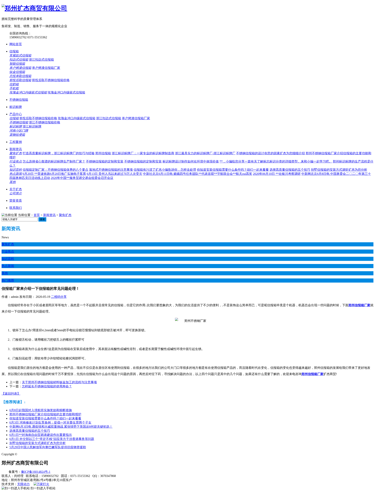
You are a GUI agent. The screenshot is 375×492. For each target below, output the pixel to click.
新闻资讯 (15, 149)
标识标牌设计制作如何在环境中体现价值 (190, 161)
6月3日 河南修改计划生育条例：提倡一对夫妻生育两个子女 (50, 422)
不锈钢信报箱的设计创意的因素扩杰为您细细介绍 (270, 153)
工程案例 (15, 142)
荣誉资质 (15, 200)
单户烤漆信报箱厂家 (46, 67)
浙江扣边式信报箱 (41, 59)
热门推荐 (8, 280)
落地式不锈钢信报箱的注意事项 (111, 169)
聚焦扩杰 (15, 153)
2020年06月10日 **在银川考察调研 (277, 173)
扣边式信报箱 (18, 59)
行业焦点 (15, 161)
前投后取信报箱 (20, 80)
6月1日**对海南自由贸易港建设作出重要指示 (40, 434)
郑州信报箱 (103, 153)
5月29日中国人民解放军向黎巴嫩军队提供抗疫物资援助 (47, 447)
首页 (37, 215)
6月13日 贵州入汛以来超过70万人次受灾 (114, 173)
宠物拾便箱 (17, 134)
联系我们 (15, 207)
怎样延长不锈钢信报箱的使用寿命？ (47, 386)
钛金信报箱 (17, 72)
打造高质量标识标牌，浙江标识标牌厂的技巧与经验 (59, 153)
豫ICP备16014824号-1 (35, 471)
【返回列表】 (11, 393)
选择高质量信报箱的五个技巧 (290, 169)
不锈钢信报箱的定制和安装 (104, 161)
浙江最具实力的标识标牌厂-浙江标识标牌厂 (205, 153)
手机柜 (14, 88)
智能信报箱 (17, 63)
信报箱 (14, 51)
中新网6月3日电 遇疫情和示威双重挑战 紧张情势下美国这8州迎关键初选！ (60, 426)
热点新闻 (15, 173)
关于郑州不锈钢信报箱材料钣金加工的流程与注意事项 (59, 382)
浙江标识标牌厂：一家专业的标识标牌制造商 (143, 153)
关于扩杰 (15, 189)
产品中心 (15, 114)
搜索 (42, 219)
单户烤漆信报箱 (20, 67)
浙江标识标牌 (32, 126)
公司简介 (15, 193)
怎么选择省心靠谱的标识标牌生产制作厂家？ (54, 161)
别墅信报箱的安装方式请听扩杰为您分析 (339, 169)
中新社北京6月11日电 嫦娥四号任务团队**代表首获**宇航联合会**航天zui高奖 (197, 173)
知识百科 (15, 169)
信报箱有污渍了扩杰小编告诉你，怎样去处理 (165, 169)
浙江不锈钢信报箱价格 (44, 122)
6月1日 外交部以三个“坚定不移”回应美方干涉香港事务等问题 (51, 439)
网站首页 (15, 44)
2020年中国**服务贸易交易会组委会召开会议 (82, 178)
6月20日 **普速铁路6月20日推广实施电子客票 (54, 173)
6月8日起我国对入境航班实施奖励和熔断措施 (40, 410)
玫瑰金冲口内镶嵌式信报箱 (28, 92)
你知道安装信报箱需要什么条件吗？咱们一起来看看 (233, 169)
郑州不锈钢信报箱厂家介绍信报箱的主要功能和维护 (45, 414)
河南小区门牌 (18, 130)
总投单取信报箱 (20, 76)
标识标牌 (15, 107)
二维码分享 (59, 296)
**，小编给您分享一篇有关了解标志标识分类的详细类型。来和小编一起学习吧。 (276, 161)
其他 (12, 182)
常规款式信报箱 (20, 55)
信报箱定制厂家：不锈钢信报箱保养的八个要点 (55, 169)
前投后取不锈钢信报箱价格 (51, 80)
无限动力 (23, 484)
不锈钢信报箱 (18, 99)
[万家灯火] (41, 484)
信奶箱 (14, 84)
